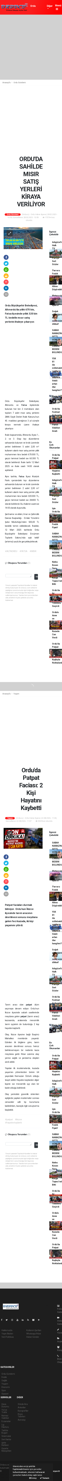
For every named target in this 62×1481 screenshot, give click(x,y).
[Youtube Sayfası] (19, 1320)
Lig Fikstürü (5, 1425)
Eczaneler (6, 1421)
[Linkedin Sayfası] (24, 1320)
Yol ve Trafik (4, 1411)
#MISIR (33, 551)
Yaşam (16, 694)
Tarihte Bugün (5, 1431)
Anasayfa (6, 82)
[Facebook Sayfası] (3, 1320)
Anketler (22, 1407)
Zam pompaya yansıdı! (56, 399)
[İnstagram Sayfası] (13, 1320)
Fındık (4, 1377)
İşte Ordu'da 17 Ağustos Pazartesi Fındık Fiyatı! (57, 518)
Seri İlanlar (6, 1439)
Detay (34, 1478)
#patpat (9, 1119)
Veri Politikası (8, 1337)
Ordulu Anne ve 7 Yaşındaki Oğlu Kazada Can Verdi (56, 625)
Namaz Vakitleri (5, 1416)
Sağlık (4, 1380)
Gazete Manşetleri (6, 1449)
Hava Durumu (5, 1405)
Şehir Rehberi (5, 1444)
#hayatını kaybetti (13, 1122)
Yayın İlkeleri (7, 1333)
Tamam (45, 1478)
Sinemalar (6, 1436)
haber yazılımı (8, 1471)
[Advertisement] (31, 47)
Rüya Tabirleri (21, 1415)
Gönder (37, 576)
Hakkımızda (7, 1330)
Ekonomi (6, 1387)
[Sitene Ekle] (40, 1320)
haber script (5, 1477)
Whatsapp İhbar (33, 1333)
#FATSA (23, 551)
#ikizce (18, 1119)
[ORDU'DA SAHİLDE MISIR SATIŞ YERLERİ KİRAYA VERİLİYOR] (23, 238)
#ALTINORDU (11, 551)
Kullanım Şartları (33, 1330)
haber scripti (5, 1474)
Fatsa (25, 405)
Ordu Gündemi (35, 7)
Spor (4, 1390)
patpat (30, 1004)
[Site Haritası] (34, 1320)
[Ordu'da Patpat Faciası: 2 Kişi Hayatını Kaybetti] (23, 838)
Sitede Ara (23, 1404)
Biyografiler (23, 1411)
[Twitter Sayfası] (8, 1320)
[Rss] (29, 1320)
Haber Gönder (32, 1337)
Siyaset (5, 1394)
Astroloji (21, 1420)
